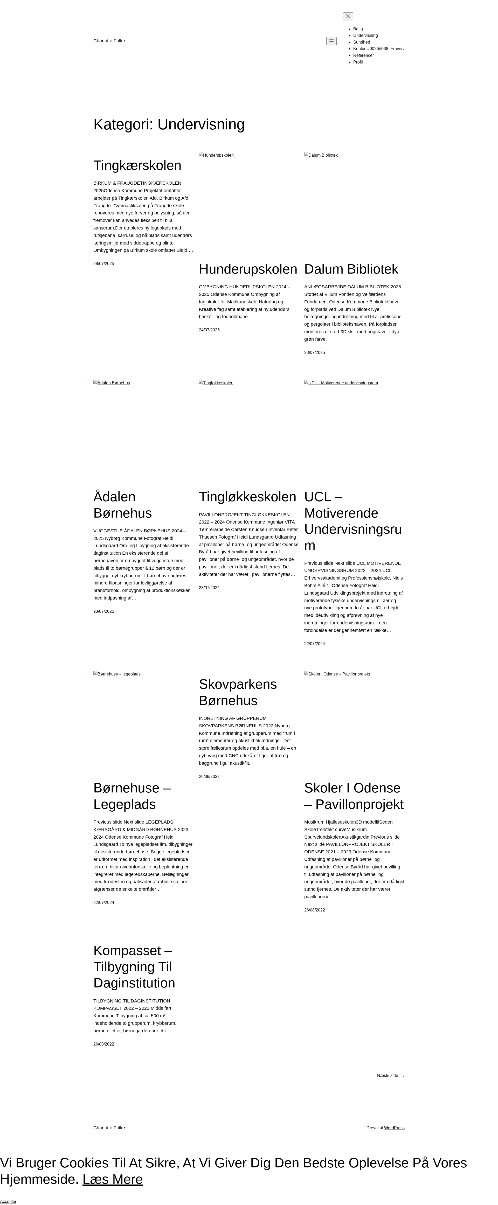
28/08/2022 (209, 776)
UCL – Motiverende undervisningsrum (353, 521)
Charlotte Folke (109, 40)
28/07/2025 (103, 263)
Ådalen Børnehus (122, 504)
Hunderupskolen (248, 268)
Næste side (391, 1075)
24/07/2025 (209, 330)
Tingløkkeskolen (247, 496)
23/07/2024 (209, 588)
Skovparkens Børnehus (238, 692)
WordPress (394, 1128)
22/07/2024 (314, 644)
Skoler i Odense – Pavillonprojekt (354, 795)
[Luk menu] (348, 16)
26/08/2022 (314, 910)
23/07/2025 (314, 352)
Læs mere (112, 1179)
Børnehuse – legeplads (132, 795)
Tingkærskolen (137, 165)
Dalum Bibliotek (351, 268)
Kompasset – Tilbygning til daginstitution (134, 966)
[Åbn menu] (331, 41)
